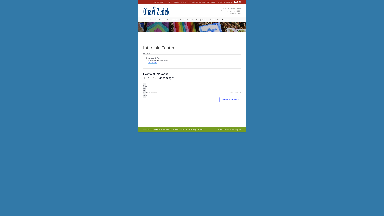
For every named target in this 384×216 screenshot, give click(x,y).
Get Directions (152, 63)
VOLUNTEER (194, 2)
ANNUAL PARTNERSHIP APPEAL (162, 2)
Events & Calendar (160, 20)
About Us (147, 20)
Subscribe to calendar (229, 99)
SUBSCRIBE (176, 2)
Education (213, 20)
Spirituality (175, 20)
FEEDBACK (229, 2)
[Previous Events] (144, 77)
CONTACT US (221, 2)
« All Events (146, 53)
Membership (226, 20)
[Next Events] (148, 77)
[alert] (144, 90)
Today (154, 77)
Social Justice (200, 20)
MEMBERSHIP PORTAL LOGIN (207, 2)
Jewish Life (187, 20)
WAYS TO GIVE (185, 2)
